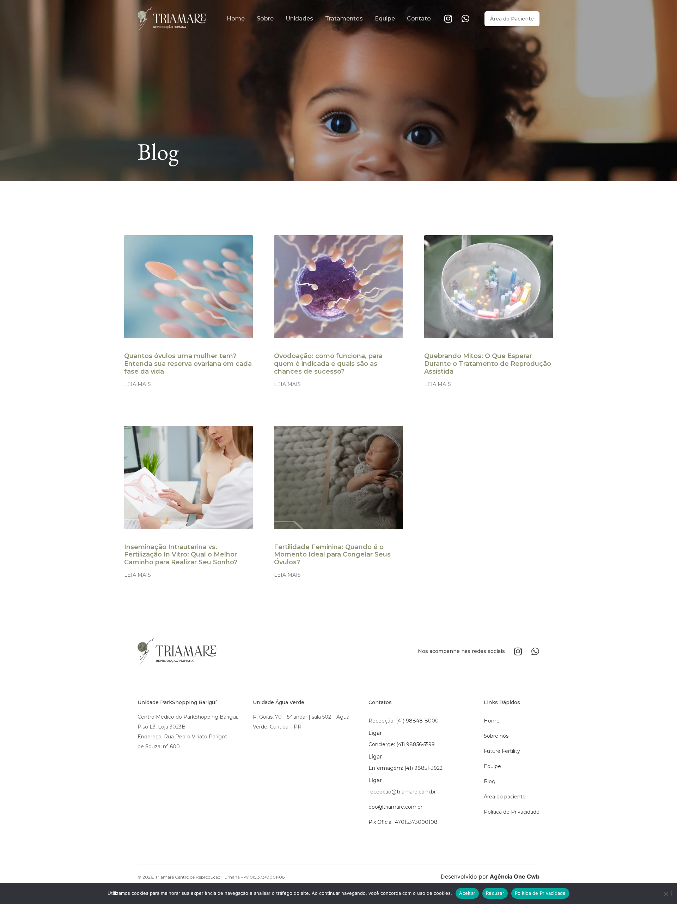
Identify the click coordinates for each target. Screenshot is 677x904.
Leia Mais (137, 384)
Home (236, 18)
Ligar (375, 732)
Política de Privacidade (511, 812)
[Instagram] (448, 18)
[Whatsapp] (465, 18)
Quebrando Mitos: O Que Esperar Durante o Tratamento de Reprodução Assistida (487, 363)
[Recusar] (666, 893)
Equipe (385, 18)
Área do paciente (505, 796)
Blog (489, 781)
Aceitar (467, 893)
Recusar (495, 893)
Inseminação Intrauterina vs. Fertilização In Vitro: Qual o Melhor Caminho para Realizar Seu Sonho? (180, 554)
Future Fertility (502, 751)
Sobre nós (496, 736)
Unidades (299, 18)
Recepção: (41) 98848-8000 (403, 721)
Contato (419, 18)
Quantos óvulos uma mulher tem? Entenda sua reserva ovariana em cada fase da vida (188, 363)
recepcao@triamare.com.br (402, 792)
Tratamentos (344, 18)
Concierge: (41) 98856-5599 (401, 744)
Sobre (265, 18)
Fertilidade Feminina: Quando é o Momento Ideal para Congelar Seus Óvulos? (332, 554)
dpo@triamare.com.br (395, 807)
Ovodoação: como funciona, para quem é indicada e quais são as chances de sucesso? (328, 363)
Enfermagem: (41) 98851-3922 (405, 768)
